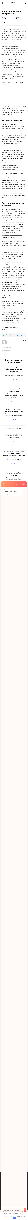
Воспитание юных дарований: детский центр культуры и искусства (14, 473)
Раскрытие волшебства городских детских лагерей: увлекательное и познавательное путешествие (14, 452)
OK (14, 1218)
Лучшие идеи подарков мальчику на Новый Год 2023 (14, 410)
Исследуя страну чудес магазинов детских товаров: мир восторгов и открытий (14, 429)
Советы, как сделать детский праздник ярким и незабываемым (14, 389)
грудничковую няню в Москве (12, 235)
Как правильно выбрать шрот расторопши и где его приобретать (14, 369)
